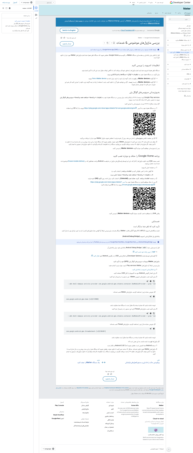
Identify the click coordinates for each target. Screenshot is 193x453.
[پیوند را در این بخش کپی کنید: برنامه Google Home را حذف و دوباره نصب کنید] (111, 156)
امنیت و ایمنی (110, 412)
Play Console (59, 405)
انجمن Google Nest (58, 418)
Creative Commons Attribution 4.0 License (116, 388)
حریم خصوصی (154, 449)
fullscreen (6, 8)
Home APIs (135, 405)
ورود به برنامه (6, 2)
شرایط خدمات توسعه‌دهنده (81, 422)
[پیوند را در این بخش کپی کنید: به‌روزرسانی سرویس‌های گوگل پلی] (127, 92)
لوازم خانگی (110, 420)
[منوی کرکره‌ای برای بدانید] (175, 12)
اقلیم (112, 409)
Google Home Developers (152, 38)
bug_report (9, 8)
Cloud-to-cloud (158, 419)
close (3, 8)
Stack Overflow (58, 415)
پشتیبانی (149, 13)
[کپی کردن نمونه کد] (154, 281)
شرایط (162, 449)
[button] (181, 40)
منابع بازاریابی (85, 409)
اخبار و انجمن (142, 2)
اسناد (133, 2)
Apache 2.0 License (82, 388)
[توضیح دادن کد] (147, 281)
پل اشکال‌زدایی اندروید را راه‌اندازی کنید (144, 269)
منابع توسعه (85, 412)
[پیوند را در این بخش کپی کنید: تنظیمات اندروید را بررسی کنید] (130, 65)
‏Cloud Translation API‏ (128, 30)
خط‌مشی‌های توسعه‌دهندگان (81, 426)
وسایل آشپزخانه (109, 423)
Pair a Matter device (99, 78)
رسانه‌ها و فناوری (109, 416)
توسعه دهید (160, 2)
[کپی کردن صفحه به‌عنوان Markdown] (107, 43)
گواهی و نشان (85, 405)
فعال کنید (96, 256)
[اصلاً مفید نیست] (61, 37)
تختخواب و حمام (109, 427)
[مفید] (64, 37)
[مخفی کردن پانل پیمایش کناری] (169, 449)
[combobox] (45, 2)
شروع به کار (187, 13)
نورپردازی (111, 405)
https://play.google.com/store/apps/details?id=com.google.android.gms (109, 108)
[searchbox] (179, 19)
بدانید (179, 13)
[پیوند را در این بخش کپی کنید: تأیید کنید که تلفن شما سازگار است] (131, 226)
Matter (187, 8)
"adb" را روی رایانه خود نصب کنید (145, 252)
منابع (151, 2)
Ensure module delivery (76, 161)
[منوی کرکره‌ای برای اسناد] (129, 2)
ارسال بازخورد (66, 44)
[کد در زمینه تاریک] (150, 281)
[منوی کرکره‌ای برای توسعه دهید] (162, 12)
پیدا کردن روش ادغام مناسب (156, 435)
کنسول (15, 2)
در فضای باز (110, 431)
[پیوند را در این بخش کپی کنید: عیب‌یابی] (150, 221)
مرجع (156, 13)
